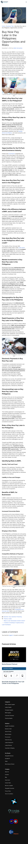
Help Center (7, 780)
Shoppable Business (9, 755)
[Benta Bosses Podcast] (14, 661)
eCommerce (11, 153)
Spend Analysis (8, 734)
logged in (11, 635)
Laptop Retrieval (8, 745)
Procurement (7, 737)
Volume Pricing (8, 731)
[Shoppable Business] (4, 2)
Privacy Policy (8, 791)
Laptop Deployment (9, 742)
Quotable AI (7, 758)
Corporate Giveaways (9, 715)
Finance (6, 618)
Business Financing (17, 616)
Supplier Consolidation (9, 726)
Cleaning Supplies (8, 718)
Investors (7, 774)
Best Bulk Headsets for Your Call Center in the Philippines (13, 682)
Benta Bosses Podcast (9, 664)
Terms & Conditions (9, 793)
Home (3, 26)
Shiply (6, 761)
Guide (10, 618)
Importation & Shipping (9, 748)
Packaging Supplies (9, 710)
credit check (21, 247)
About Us (7, 771)
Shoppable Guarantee (9, 788)
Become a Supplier (9, 785)
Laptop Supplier (8, 707)
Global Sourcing (8, 739)
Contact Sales (8, 782)
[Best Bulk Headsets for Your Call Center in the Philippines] (14, 678)
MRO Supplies (8, 712)
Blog (6, 777)
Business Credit (8, 728)
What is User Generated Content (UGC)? (14, 620)
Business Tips (10, 26)
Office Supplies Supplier (10, 704)
